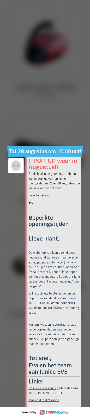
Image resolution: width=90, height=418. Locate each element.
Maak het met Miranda (44, 400)
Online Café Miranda (42, 388)
